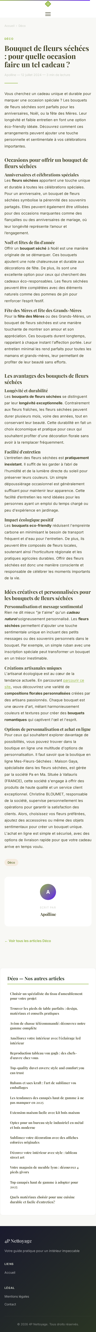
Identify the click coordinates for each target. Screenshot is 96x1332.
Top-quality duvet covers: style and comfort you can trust (47, 1070)
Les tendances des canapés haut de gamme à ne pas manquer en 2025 (47, 1100)
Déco (22, 25)
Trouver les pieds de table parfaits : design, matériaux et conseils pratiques (44, 1010)
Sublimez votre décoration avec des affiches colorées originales (44, 1139)
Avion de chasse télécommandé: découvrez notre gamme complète (48, 1025)
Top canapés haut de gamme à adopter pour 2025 (44, 1184)
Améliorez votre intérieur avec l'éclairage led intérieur (45, 1040)
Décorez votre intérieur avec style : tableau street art (43, 1154)
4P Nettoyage (18, 1240)
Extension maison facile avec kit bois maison (45, 1112)
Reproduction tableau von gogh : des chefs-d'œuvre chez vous (43, 1055)
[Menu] (48, 14)
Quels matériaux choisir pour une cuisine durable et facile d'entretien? (42, 1199)
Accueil (9, 25)
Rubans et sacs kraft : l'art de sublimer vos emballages (43, 1085)
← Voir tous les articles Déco (27, 941)
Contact (10, 1304)
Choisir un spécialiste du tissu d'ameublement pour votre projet (46, 996)
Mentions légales (16, 1296)
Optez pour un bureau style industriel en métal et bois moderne (46, 1125)
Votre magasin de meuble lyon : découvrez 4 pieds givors (44, 1169)
